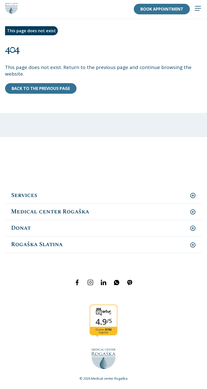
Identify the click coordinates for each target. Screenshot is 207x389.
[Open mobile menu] (198, 9)
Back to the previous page (41, 88)
